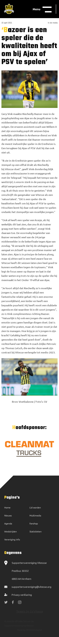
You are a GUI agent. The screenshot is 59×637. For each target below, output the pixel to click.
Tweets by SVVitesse (29, 611)
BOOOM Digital (34, 629)
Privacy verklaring (22, 594)
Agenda (8, 523)
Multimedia (35, 515)
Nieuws (8, 515)
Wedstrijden (10, 531)
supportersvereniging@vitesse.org (31, 586)
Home (7, 507)
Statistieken (36, 531)
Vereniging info (12, 539)
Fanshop (34, 523)
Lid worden (35, 507)
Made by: (21, 629)
